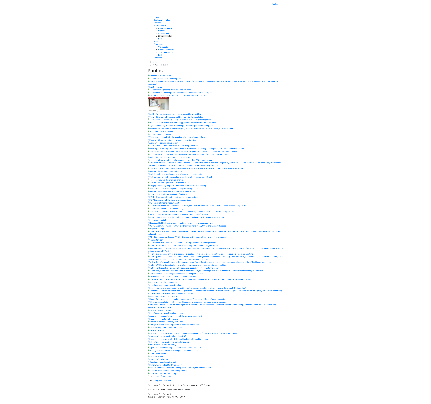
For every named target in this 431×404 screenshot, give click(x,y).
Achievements (164, 33)
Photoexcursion (165, 36)
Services (157, 23)
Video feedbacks (165, 52)
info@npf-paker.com (162, 376)
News (156, 41)
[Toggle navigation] (158, 11)
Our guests (158, 44)
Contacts (158, 58)
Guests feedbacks (166, 49)
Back (160, 39)
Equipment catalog (162, 20)
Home (156, 17)
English (275, 4)
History (161, 31)
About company (160, 25)
